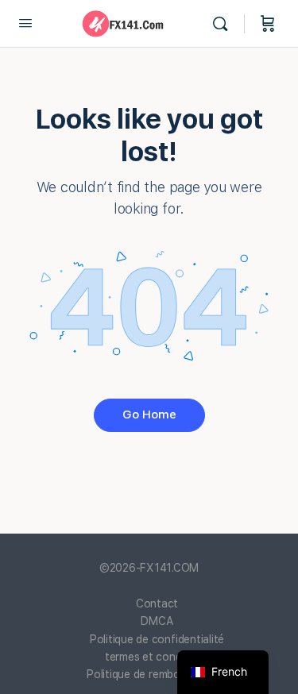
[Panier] (267, 24)
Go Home (149, 414)
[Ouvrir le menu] (25, 22)
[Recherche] (224, 24)
